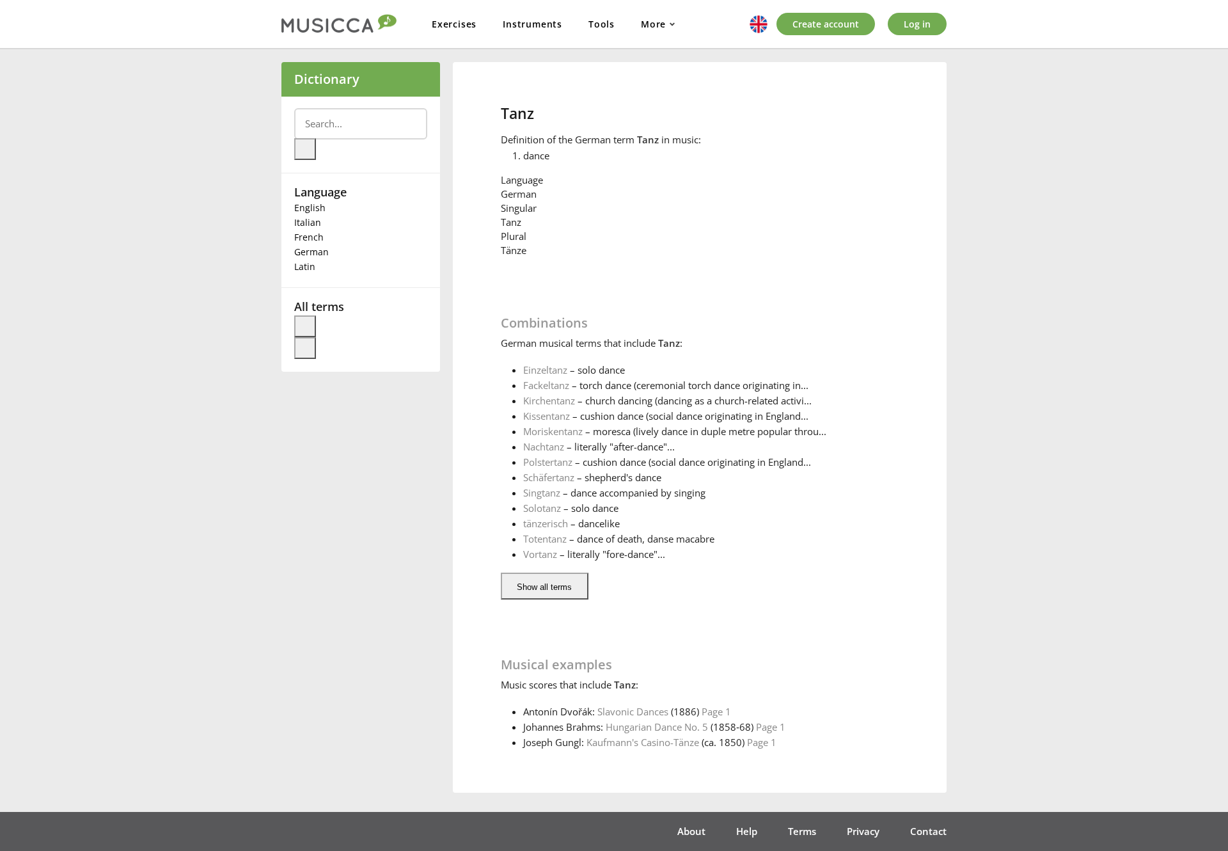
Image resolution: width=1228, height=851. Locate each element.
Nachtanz (543, 446)
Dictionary (326, 79)
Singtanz (541, 492)
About (691, 831)
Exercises (454, 24)
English (310, 208)
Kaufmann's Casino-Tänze (642, 742)
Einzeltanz (545, 369)
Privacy (863, 831)
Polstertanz (547, 462)
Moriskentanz (553, 431)
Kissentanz (546, 416)
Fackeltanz (546, 385)
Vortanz (540, 554)
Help (746, 831)
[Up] (305, 326)
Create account (825, 24)
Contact (928, 831)
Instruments (532, 24)
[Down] (305, 348)
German (311, 252)
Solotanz (542, 508)
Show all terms (544, 587)
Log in (917, 24)
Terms (802, 831)
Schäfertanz (548, 477)
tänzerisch (545, 523)
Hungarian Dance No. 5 (657, 726)
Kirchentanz (549, 400)
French (309, 237)
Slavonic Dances (632, 711)
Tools (601, 24)
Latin (304, 266)
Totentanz (545, 538)
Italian (307, 222)
